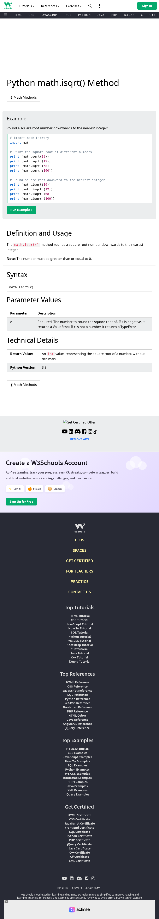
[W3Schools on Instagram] (90, 432)
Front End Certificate (79, 827)
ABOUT (77, 888)
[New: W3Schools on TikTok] (95, 432)
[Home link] (8, 5)
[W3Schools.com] (80, 529)
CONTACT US (79, 591)
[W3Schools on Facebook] (84, 432)
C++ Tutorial (79, 657)
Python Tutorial (80, 636)
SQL (69, 15)
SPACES (80, 550)
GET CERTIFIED (79, 560)
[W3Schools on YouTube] (64, 432)
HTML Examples (77, 748)
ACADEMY (92, 888)
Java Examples (77, 786)
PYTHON (84, 15)
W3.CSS (129, 15)
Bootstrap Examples (77, 778)
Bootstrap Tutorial (79, 645)
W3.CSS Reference (77, 703)
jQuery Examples (77, 794)
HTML (17, 15)
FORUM (63, 888)
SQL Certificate (79, 832)
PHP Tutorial (79, 649)
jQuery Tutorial (79, 661)
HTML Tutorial (80, 616)
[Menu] (5, 15)
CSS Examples (77, 753)
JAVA (100, 15)
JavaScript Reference (77, 690)
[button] (90, 6)
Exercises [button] (73, 6)
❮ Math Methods (23, 97)
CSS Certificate (79, 819)
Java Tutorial (79, 653)
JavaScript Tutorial (79, 624)
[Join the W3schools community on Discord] (77, 432)
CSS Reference (77, 686)
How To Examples (77, 761)
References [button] (49, 6)
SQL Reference (77, 695)
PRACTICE (80, 581)
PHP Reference (77, 711)
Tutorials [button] (26, 6)
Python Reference (77, 699)
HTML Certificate (79, 815)
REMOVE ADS (79, 439)
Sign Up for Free (21, 501)
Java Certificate (79, 848)
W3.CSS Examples (77, 773)
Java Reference (77, 719)
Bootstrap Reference (77, 707)
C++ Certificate (79, 852)
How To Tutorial (79, 628)
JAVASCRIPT (50, 15)
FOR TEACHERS (79, 571)
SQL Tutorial (79, 632)
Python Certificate (79, 836)
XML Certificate (79, 861)
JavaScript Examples (77, 757)
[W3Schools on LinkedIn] (70, 432)
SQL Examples (77, 765)
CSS (31, 15)
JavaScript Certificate (79, 823)
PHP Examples (77, 782)
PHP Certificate (79, 840)
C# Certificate (79, 856)
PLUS (79, 539)
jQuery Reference (77, 728)
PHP (114, 15)
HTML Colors (78, 715)
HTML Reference (77, 682)
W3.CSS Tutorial (79, 641)
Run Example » (21, 209)
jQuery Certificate (79, 844)
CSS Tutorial (79, 620)
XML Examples (77, 790)
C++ (152, 15)
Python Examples (77, 769)
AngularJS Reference (77, 724)
